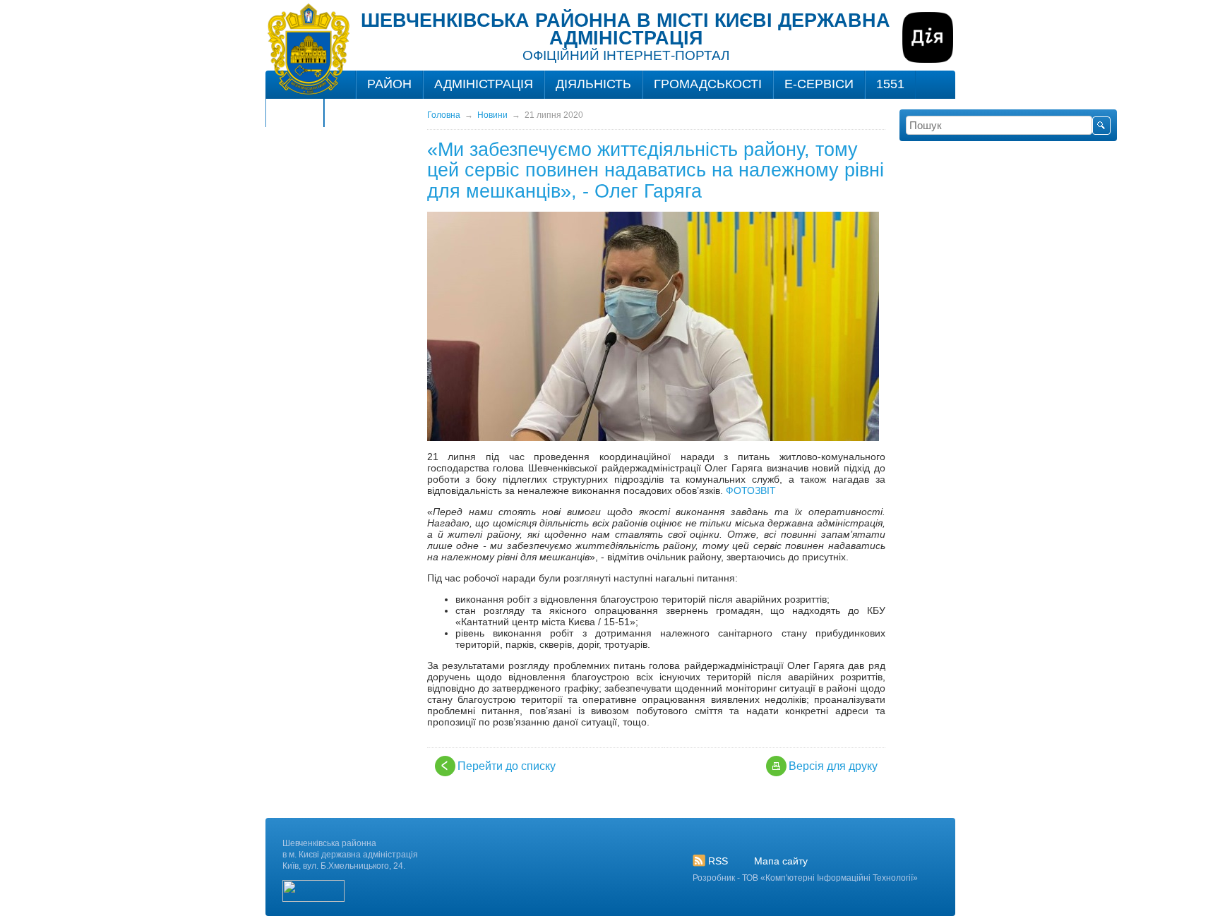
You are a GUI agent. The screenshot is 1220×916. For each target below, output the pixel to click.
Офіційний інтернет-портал (625, 55)
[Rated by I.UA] (313, 899)
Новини (492, 115)
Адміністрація (483, 84)
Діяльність (593, 84)
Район (389, 84)
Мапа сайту (781, 861)
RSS (718, 861)
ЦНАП (295, 112)
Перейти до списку (507, 766)
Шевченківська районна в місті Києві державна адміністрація (625, 29)
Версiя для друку (833, 766)
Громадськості (708, 84)
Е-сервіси (819, 84)
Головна (443, 115)
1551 (890, 84)
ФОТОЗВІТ (751, 490)
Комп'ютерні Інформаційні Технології (839, 878)
